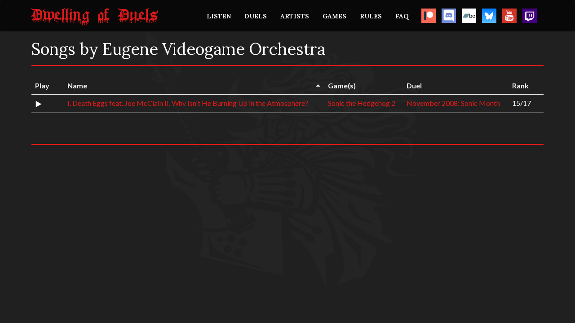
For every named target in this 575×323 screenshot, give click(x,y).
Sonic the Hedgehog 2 (361, 103)
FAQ (402, 16)
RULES (371, 16)
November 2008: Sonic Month (453, 103)
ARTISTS (294, 16)
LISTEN (219, 16)
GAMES (334, 16)
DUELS (255, 16)
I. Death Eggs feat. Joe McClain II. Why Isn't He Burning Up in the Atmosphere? (187, 103)
